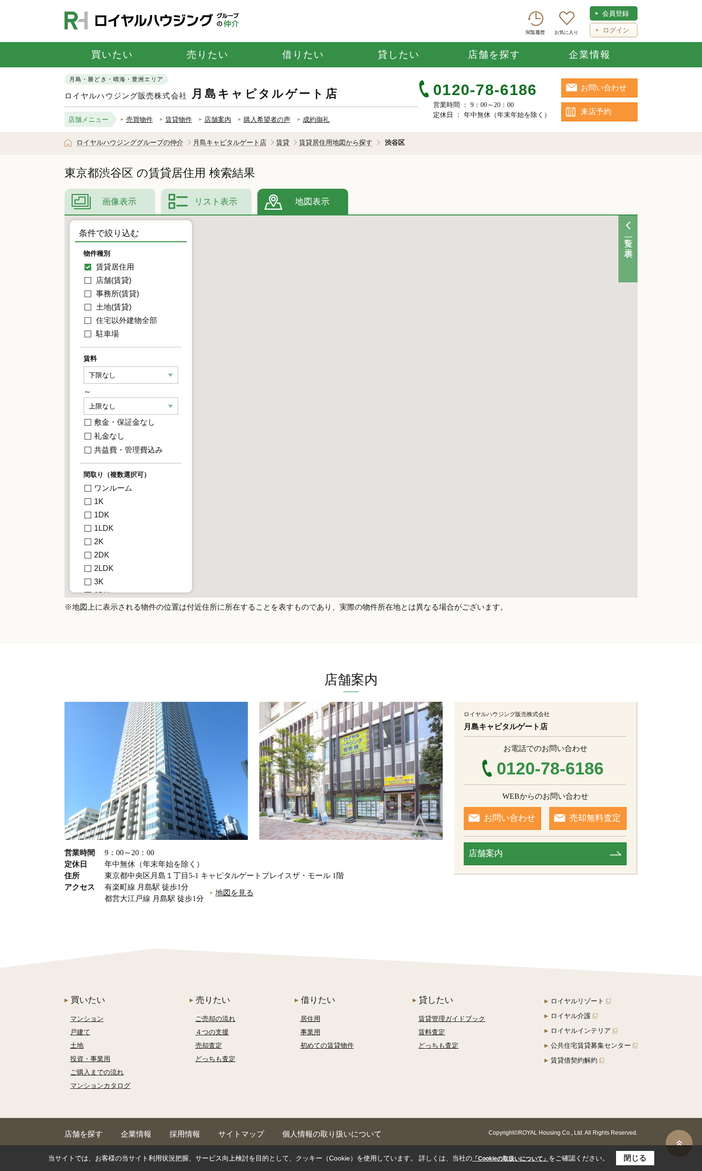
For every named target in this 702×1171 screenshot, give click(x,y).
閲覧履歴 (535, 32)
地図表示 (312, 201)
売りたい (208, 54)
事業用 (310, 1032)
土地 (77, 1045)
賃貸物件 (178, 119)
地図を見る (234, 893)
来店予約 (596, 111)
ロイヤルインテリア (581, 1030)
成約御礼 (316, 119)
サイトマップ (241, 1134)
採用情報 (185, 1134)
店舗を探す (494, 54)
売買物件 (139, 119)
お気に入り (566, 32)
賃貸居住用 (114, 267)
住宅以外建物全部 (125, 320)
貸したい (399, 54)
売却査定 (208, 1045)
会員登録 (615, 13)
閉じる (635, 1158)
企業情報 (590, 54)
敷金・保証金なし (124, 422)
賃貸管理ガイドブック (451, 1018)
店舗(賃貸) (112, 280)
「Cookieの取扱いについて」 (510, 1158)
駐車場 (106, 334)
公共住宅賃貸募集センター (591, 1045)
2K (99, 541)
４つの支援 (212, 1032)
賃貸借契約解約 (574, 1060)
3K (99, 582)
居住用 (310, 1018)
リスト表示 (215, 201)
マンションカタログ (100, 1085)
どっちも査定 (215, 1059)
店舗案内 (217, 119)
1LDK (104, 528)
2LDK (104, 568)
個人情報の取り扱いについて (332, 1134)
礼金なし (109, 436)
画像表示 (119, 201)
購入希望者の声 (267, 119)
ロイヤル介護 (571, 1016)
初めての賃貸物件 (327, 1045)
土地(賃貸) (112, 307)
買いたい (112, 54)
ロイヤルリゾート (577, 1001)
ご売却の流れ (215, 1018)
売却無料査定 (595, 818)
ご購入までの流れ (97, 1072)
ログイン (616, 30)
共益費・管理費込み (128, 450)
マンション (87, 1018)
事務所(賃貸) (116, 294)
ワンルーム (113, 488)
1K (99, 501)
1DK (101, 515)
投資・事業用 (90, 1059)
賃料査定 (431, 1032)
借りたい (303, 54)
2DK (101, 555)
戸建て (80, 1032)
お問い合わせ (604, 88)
